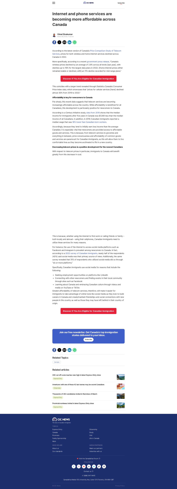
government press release (98, 61)
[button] (53, 3)
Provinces (55, 435)
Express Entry (58, 378)
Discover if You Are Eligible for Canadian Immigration (88, 78)
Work (54, 441)
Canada (56, 362)
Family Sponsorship (59, 438)
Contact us (88, 471)
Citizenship (57, 388)
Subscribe (121, 3)
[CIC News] (88, 3)
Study (91, 432)
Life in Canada (94, 438)
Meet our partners (95, 448)
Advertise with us (95, 451)
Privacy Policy (120, 486)
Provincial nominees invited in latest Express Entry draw (73, 403)
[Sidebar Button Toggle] (53, 3)
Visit (90, 435)
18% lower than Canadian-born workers (89, 122)
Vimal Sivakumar (65, 34)
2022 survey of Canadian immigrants (81, 253)
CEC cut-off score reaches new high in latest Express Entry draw (76, 375)
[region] (88, 196)
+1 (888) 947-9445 (88, 475)
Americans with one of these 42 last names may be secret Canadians (78, 384)
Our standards (57, 451)
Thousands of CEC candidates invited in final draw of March (74, 394)
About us (55, 448)
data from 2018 (93, 112)
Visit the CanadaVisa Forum (89, 458)
